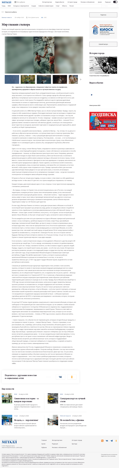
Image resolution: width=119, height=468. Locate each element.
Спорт (58, 6)
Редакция (108, 2)
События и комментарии (45, 6)
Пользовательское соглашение (109, 454)
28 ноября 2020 (19, 17)
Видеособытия (59, 2)
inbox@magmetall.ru (41, 457)
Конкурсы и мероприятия (21, 6)
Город (3, 6)
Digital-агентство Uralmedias (108, 456)
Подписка (103, 15)
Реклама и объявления (87, 2)
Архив (100, 2)
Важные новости (7, 17)
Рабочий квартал (65, 416)
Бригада (74, 444)
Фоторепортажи (47, 2)
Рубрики (44, 447)
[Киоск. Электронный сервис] (103, 29)
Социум (33, 6)
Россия (72, 6)
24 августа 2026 (23, 394)
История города (72, 2)
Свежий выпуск (103, 44)
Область (64, 6)
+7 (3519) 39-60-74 (51, 457)
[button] (80, 79)
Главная (44, 440)
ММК (9, 6)
